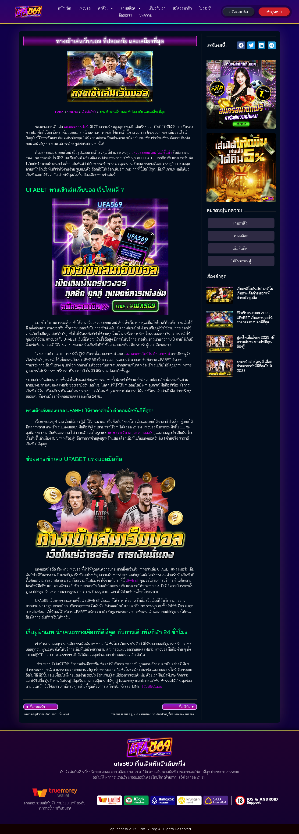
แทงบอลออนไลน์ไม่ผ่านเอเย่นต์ (147, 354)
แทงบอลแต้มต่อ (119, 432)
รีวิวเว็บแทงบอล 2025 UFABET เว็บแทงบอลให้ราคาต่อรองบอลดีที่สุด (255, 317)
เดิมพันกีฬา (89, 112)
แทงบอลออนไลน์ (76, 126)
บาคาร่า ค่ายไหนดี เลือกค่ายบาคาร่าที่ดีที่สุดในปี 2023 (254, 366)
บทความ (145, 15)
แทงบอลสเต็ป (143, 432)
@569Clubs (152, 686)
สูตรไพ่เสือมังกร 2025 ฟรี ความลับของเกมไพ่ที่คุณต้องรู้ (255, 342)
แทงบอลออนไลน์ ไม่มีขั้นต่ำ (152, 152)
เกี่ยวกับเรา (157, 8)
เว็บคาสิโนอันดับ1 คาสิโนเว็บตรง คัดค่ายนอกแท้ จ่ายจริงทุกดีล (255, 293)
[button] (241, 45)
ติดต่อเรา (125, 15)
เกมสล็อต (128, 8)
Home (59, 112)
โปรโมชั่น (206, 8)
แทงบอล (84, 8)
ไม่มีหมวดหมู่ (241, 261)
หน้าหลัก (64, 8)
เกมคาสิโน (241, 223)
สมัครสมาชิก (182, 8)
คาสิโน (103, 8)
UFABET (132, 580)
